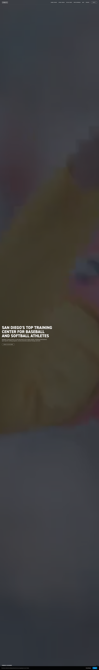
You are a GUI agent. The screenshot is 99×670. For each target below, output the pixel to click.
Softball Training (62, 2)
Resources (87, 2)
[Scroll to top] (97, 665)
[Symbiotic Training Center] (5, 2)
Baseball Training (54, 2)
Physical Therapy (69, 2)
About (83, 2)
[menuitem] (54, 2)
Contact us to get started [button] (8, 344)
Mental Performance (77, 2)
